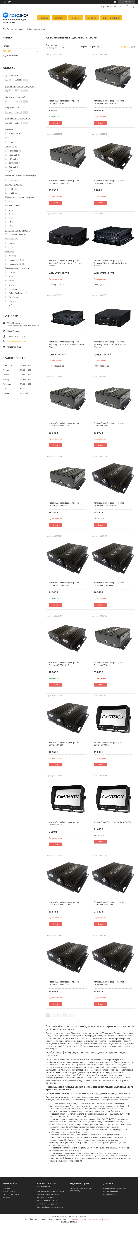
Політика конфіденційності (102, 1219)
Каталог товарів (10, 1191)
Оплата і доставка (11, 1194)
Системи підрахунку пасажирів (50, 1207)
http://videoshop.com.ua (17, 341)
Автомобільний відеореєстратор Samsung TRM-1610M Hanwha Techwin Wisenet (66, 344)
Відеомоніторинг (111, 17)
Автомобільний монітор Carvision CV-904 (112, 822)
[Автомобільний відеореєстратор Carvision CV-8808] (113, 957)
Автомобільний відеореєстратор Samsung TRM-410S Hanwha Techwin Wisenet (65, 263)
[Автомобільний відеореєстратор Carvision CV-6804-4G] (68, 478)
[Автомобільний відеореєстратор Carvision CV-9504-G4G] (68, 638)
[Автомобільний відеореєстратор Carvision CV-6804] (113, 399)
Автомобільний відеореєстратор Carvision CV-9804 (109, 663)
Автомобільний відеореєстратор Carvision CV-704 (64, 823)
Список (132, 46)
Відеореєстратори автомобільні (50, 1191)
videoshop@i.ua (14, 347)
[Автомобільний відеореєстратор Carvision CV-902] (113, 718)
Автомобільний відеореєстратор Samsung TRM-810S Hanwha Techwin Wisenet (110, 344)
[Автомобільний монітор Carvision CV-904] (113, 798)
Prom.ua (82, 1217)
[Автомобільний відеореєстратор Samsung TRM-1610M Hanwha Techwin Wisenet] (68, 317)
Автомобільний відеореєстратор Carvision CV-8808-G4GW (64, 903)
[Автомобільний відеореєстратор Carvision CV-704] (68, 798)
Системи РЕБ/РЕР (110, 1191)
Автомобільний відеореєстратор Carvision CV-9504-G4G (64, 663)
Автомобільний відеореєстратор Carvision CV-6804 (109, 424)
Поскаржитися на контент (79, 1219)
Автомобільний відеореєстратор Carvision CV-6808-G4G (64, 424)
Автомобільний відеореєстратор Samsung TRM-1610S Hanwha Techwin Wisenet (111, 263)
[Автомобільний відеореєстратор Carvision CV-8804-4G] (113, 878)
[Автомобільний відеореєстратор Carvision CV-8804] (68, 718)
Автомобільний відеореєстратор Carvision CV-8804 (64, 743)
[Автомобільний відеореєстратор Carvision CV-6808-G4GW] (113, 76)
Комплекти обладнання (47, 1204)
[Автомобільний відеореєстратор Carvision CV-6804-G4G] (68, 156)
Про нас (75, 17)
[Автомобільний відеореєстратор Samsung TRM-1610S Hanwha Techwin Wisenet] (113, 236)
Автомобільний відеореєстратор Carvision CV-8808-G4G (64, 983)
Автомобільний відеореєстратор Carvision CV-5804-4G (109, 584)
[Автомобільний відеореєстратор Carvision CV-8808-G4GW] (68, 878)
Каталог (58, 17)
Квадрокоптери (110, 1194)
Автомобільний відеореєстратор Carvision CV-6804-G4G (64, 182)
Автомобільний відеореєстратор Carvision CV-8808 (109, 983)
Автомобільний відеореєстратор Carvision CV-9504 (64, 102)
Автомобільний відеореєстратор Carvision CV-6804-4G (64, 504)
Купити (55, 123)
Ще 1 (10, 171)
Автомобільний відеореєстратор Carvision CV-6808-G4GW (109, 102)
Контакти (91, 17)
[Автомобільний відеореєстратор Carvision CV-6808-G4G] (68, 399)
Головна (44, 17)
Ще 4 (10, 305)
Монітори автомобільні (47, 1201)
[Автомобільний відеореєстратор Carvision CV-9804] (113, 638)
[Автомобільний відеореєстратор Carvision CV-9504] (68, 76)
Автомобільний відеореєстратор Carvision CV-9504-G (109, 182)
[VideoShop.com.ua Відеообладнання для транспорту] (16, 15)
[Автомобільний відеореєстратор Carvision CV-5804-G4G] (68, 558)
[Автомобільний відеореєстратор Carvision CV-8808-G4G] (68, 957)
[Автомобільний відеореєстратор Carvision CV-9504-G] (113, 156)
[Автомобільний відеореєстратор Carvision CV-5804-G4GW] (113, 478)
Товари (9, 29)
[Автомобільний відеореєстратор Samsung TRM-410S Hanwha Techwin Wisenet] (68, 236)
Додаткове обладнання (47, 1197)
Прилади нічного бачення (114, 1188)
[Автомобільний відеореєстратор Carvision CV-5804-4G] (113, 558)
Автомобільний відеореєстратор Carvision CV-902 (109, 743)
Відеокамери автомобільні (48, 1194)
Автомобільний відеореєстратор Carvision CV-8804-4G (109, 903)
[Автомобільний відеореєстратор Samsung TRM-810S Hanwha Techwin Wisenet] (113, 317)
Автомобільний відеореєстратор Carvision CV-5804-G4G (64, 584)
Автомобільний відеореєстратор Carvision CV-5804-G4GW (109, 504)
